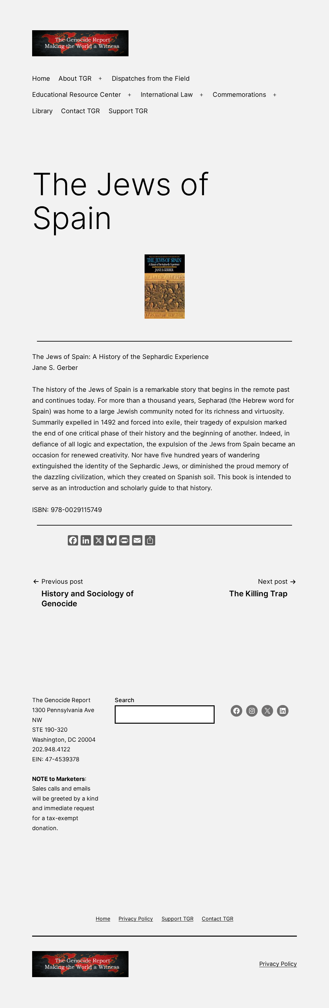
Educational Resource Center (76, 94)
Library (42, 111)
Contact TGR (80, 111)
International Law (167, 94)
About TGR (75, 78)
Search (124, 700)
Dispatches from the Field (151, 78)
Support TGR (128, 111)
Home (41, 78)
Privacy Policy (278, 963)
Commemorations (239, 94)
